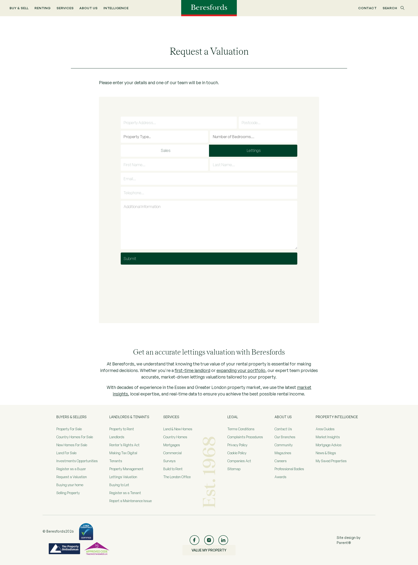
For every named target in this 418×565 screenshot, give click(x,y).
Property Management (126, 469)
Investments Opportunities (77, 461)
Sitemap (233, 469)
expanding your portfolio (240, 370)
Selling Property (68, 493)
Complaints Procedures (245, 437)
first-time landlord (192, 370)
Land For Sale (66, 453)
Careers (281, 461)
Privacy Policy (237, 445)
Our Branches (285, 437)
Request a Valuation (71, 477)
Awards (280, 477)
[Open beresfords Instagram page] (209, 540)
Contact (367, 8)
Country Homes (175, 437)
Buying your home (69, 485)
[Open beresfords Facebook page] (194, 540)
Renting (43, 8)
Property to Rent (121, 429)
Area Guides (325, 429)
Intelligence (116, 8)
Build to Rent (173, 469)
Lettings (254, 150)
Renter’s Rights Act (124, 445)
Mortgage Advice (328, 445)
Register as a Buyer (71, 469)
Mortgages (171, 445)
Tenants (115, 461)
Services (65, 8)
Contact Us (283, 429)
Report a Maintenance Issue (130, 501)
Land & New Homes (177, 429)
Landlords (116, 437)
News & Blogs (326, 453)
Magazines (283, 453)
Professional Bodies (289, 469)
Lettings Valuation (123, 477)
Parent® (344, 543)
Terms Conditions (240, 429)
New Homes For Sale (71, 445)
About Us (88, 8)
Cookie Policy (236, 453)
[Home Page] (209, 7)
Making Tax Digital (123, 453)
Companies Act (239, 461)
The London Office (177, 477)
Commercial (172, 453)
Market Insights (328, 437)
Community (284, 445)
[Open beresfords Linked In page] (223, 540)
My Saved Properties (331, 461)
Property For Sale (69, 429)
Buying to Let (119, 485)
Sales (166, 150)
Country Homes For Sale (74, 437)
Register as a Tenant (125, 493)
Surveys (169, 461)
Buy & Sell (19, 8)
